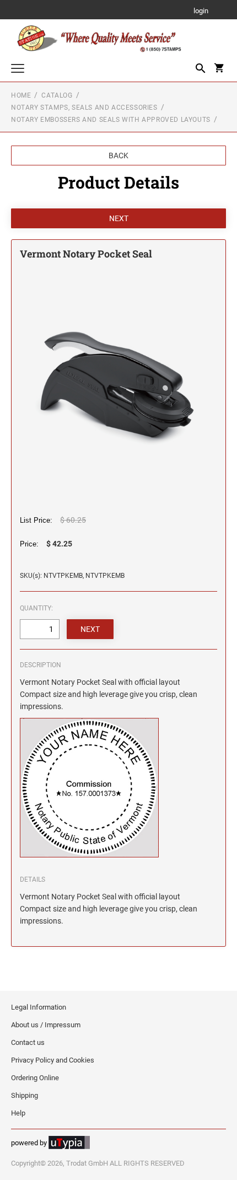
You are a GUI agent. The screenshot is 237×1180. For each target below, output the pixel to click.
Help (18, 1113)
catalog (56, 95)
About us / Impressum (45, 1025)
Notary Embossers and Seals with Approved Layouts (111, 120)
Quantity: (36, 608)
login (200, 11)
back (118, 155)
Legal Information (38, 1007)
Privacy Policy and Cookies (52, 1060)
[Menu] (17, 70)
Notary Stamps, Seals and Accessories (84, 107)
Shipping (24, 1095)
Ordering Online (35, 1078)
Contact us (28, 1042)
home (21, 95)
